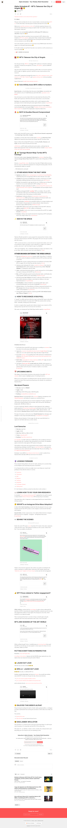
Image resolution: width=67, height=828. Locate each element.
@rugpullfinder (22, 163)
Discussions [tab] (22, 774)
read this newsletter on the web (27, 26)
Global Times (43, 184)
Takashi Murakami (18, 398)
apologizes (24, 354)
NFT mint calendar (24, 38)
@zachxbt (39, 137)
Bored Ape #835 (26, 363)
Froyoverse (18, 472)
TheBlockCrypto (40, 275)
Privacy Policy (41, 745)
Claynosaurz (19, 474)
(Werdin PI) (27, 77)
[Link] (13, 57)
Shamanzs (18, 478)
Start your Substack (30, 823)
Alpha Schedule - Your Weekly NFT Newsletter (22, 781)
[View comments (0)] (18, 14)
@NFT (42, 360)
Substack (28, 825)
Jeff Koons (23, 256)
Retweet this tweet (20, 716)
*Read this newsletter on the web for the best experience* (25, 16)
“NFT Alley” (22, 77)
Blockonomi (38, 272)
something (32, 191)
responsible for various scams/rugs (30, 360)
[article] (33, 780)
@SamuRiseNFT (23, 435)
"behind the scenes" (18, 571)
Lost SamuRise (17, 440)
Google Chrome (43, 351)
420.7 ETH (26, 208)
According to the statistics (20, 656)
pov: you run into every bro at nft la (34, 683)
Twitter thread (23, 495)
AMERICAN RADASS (20, 10)
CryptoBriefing (29, 281)
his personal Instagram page (29, 408)
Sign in (63, 1)
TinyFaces (18, 480)
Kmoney (37, 674)
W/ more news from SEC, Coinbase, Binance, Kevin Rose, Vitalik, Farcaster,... (28, 799)
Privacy (33, 820)
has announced (29, 256)
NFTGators (46, 180)
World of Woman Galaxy (27, 496)
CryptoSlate (19, 368)
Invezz (43, 263)
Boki (17, 476)
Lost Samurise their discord (33, 453)
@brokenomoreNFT (31, 495)
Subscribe (58, 1)
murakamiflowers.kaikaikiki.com (28, 394)
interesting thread (42, 644)
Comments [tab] (17, 761)
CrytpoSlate (23, 212)
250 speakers (39, 65)
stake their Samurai (39, 447)
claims (27, 163)
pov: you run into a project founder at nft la (25, 678)
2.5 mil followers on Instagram (42, 415)
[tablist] (19, 761)
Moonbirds (18, 482)
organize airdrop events (38, 77)
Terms (36, 820)
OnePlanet (26, 201)
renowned (36, 396)
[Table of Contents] (1, 414)
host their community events (43, 75)
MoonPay (49, 175)
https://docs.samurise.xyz (26, 437)
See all (16, 804)
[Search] (52, 2)
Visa (43, 250)
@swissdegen (33, 609)
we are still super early (25, 653)
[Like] (15, 14)
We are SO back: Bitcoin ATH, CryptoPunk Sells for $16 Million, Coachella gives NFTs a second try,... (27, 797)
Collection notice (40, 820)
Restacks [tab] (21, 761)
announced (41, 157)
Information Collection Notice (33, 745)
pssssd (29, 526)
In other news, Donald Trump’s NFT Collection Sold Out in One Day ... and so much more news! (28, 790)
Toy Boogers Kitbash (20, 484)
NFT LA (27, 64)
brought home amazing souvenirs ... (31, 81)
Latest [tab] (18, 774)
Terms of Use (39, 744)
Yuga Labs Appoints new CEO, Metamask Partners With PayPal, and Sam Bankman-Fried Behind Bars (27, 787)
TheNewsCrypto (36, 204)
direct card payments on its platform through (37, 175)
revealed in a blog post (39, 265)
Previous (18, 753)
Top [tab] (15, 774)
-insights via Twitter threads (28, 571)
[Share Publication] (54, 2)
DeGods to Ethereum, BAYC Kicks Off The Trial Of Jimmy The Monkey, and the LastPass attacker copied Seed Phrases (28, 779)
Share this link (19, 718)
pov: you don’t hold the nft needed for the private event (28, 680)
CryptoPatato (49, 103)
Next (49, 753)
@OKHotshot (17, 146)
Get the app (39, 823)
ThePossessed (19, 486)
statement (47, 347)
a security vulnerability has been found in (31, 351)
